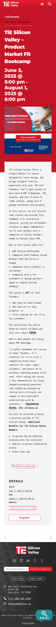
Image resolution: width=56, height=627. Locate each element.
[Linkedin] (21, 560)
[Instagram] (35, 560)
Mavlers (29, 618)
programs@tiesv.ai (19, 603)
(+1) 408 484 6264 (19, 598)
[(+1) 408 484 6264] (5, 598)
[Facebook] (14, 560)
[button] (42, 4)
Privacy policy (28, 623)
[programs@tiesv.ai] (5, 603)
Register (24, 517)
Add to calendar (25, 466)
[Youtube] (28, 560)
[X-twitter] (41, 560)
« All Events (11, 16)
